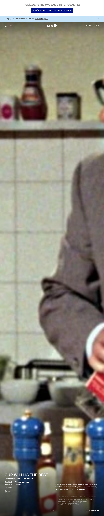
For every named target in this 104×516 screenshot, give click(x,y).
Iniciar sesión (92, 26)
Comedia (8, 487)
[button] (5, 26)
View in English (41, 19)
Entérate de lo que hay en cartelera (52, 10)
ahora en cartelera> (68, 504)
